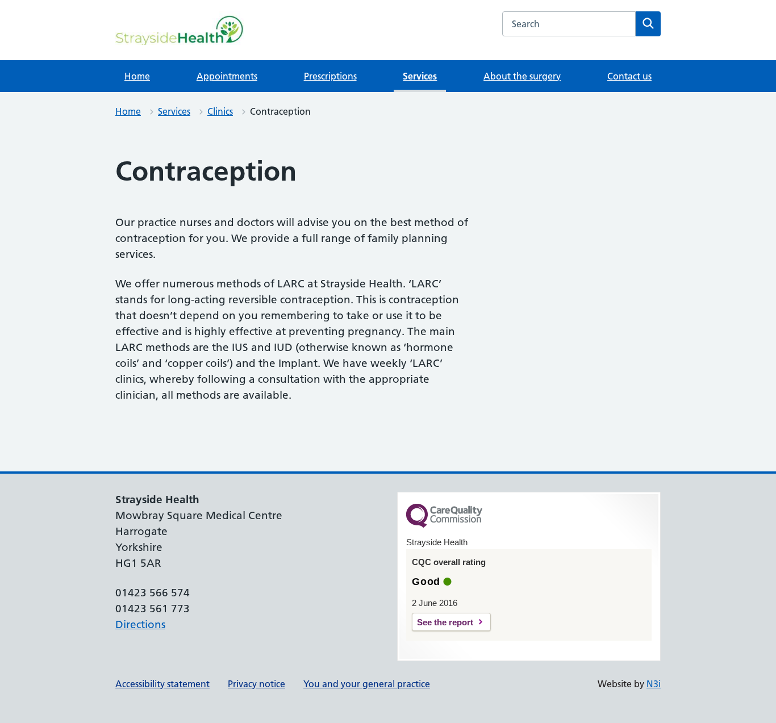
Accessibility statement (162, 683)
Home (137, 76)
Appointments (227, 76)
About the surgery (522, 76)
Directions (140, 624)
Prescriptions (330, 76)
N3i (653, 683)
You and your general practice (366, 683)
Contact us (629, 76)
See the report (445, 622)
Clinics (220, 111)
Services (420, 76)
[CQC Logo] (444, 524)
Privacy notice (256, 683)
